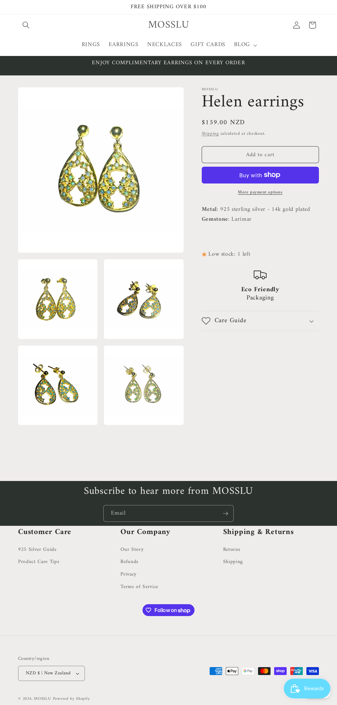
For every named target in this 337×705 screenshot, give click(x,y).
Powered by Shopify (71, 698)
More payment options (260, 192)
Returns (232, 550)
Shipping (210, 133)
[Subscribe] (225, 513)
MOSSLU (42, 698)
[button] (26, 25)
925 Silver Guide (37, 550)
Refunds (129, 561)
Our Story (131, 550)
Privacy (128, 574)
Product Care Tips (38, 561)
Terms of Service (139, 586)
